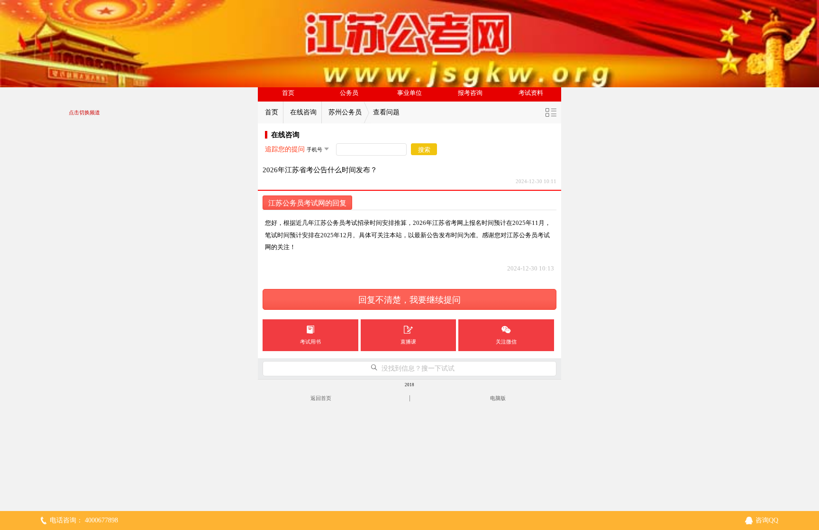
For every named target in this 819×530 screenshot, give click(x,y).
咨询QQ (766, 520)
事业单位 (409, 93)
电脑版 (498, 398)
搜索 (424, 149)
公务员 (349, 93)
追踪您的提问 (285, 149)
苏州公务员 (345, 112)
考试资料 (531, 93)
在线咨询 (303, 112)
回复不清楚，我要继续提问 (409, 300)
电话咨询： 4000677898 (84, 520)
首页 (288, 93)
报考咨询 (470, 93)
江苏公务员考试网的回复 (307, 203)
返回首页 (320, 398)
